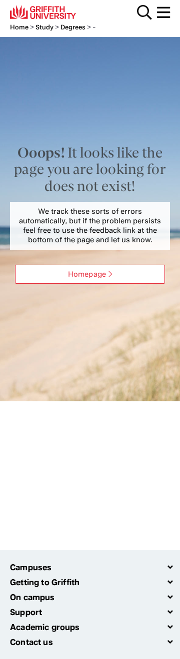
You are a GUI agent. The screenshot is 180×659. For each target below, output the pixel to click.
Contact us (31, 642)
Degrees (73, 27)
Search (144, 12)
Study (45, 27)
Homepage (87, 274)
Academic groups (45, 627)
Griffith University (57, 12)
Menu (163, 12)
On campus (32, 597)
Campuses (31, 567)
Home (19, 27)
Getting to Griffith (45, 582)
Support (26, 612)
